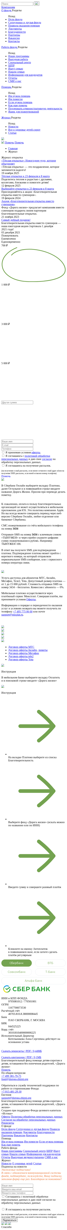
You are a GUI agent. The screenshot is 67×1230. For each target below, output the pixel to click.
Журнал (6, 117)
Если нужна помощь (20, 102)
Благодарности (17, 31)
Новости (13, 126)
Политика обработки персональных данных (37, 1116)
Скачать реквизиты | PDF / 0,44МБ (21, 1051)
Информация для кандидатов (25, 74)
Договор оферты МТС (21, 646)
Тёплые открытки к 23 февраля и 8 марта (25, 176)
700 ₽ (4, 245)
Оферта (5, 1116)
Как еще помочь (17, 105)
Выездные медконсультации (27, 1157)
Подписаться (9, 1220)
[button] (5, 476)
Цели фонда (15, 19)
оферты (35, 452)
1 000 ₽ (5, 284)
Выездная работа (18, 59)
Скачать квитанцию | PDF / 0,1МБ (21, 1057)
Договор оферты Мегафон (23, 653)
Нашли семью (16, 71)
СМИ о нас (14, 81)
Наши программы (18, 56)
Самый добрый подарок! (15, 219)
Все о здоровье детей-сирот (24, 129)
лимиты (43, 650)
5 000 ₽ (5, 363)
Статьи (12, 132)
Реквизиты (7, 1122)
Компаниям (8, 7)
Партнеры (14, 34)
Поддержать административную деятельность (35, 108)
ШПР (11, 65)
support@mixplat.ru (12, 614)
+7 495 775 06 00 (22, 611)
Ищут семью (15, 68)
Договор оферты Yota (20, 659)
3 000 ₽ (5, 324)
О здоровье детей (22, 1163)
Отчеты (12, 78)
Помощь (6, 87)
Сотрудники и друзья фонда (24, 22)
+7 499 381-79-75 (11, 1076)
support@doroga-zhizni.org (16, 1097)
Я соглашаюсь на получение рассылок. (32, 469)
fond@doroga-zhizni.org (14, 1079)
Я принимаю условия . (23, 452)
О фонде (6, 10)
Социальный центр (19, 62)
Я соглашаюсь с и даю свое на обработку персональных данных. (28, 459)
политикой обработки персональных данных (25, 457)
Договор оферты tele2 (21, 656)
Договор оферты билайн (22, 650)
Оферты (31, 599)
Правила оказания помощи (24, 25)
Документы (15, 28)
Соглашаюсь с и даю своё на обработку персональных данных (28, 1199)
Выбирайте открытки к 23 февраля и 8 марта (27, 188)
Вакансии (14, 38)
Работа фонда (9, 47)
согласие (47, 459)
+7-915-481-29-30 (11, 1091)
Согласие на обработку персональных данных (28, 1119)
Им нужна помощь (19, 96)
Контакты (14, 41)
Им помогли (15, 99)
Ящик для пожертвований (23, 111)
